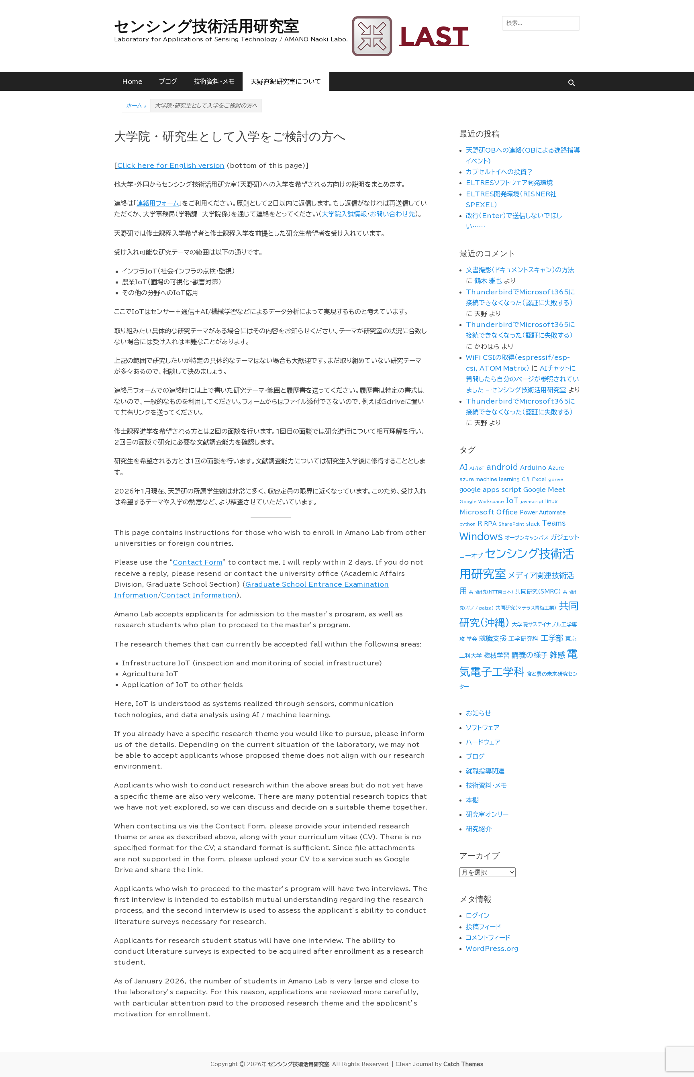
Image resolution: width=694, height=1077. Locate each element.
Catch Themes (463, 1064)
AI (463, 467)
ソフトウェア (482, 727)
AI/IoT (476, 468)
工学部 (552, 638)
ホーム (136, 105)
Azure (556, 468)
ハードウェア (483, 742)
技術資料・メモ (214, 81)
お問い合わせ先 (392, 214)
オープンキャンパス (527, 538)
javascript (531, 502)
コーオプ (471, 556)
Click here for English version (171, 165)
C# (526, 479)
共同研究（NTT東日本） (491, 592)
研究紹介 (479, 829)
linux (551, 501)
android (502, 467)
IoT (512, 500)
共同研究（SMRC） (538, 591)
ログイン (478, 915)
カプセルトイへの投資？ (499, 172)
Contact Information (199, 595)
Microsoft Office (488, 512)
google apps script (490, 490)
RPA (490, 523)
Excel (539, 479)
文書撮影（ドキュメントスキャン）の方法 (520, 270)
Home (132, 81)
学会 (472, 639)
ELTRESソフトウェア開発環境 (509, 183)
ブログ (168, 81)
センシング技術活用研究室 (206, 25)
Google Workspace (481, 502)
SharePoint (511, 524)
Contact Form (197, 562)
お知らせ (478, 713)
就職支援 (492, 638)
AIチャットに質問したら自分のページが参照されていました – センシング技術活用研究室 (522, 379)
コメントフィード (488, 937)
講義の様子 (530, 655)
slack (533, 524)
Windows (481, 536)
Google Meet (544, 490)
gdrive (555, 479)
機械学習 (497, 655)
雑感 (557, 655)
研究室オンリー (487, 814)
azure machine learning (489, 479)
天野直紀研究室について (286, 81)
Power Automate (543, 512)
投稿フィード (483, 927)
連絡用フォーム (158, 203)
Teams (553, 523)
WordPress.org (492, 948)
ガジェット (565, 537)
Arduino (533, 468)
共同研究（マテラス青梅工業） (526, 608)
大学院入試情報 (344, 214)
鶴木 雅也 (488, 280)
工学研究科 (523, 639)
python (467, 524)
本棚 (472, 800)
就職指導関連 (485, 771)
